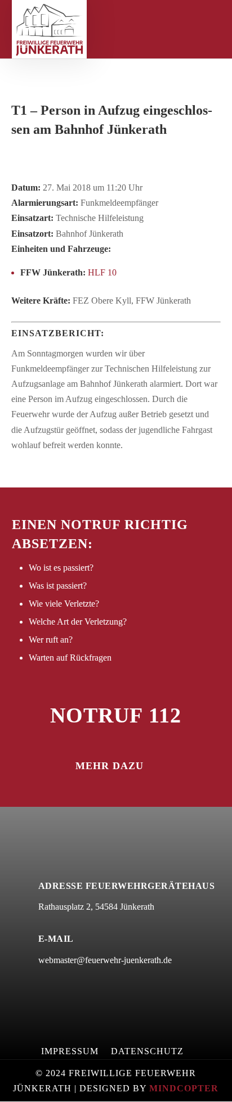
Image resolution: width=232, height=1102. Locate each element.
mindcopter (183, 1088)
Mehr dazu (109, 765)
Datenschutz (147, 1051)
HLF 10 (102, 272)
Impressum (70, 1051)
